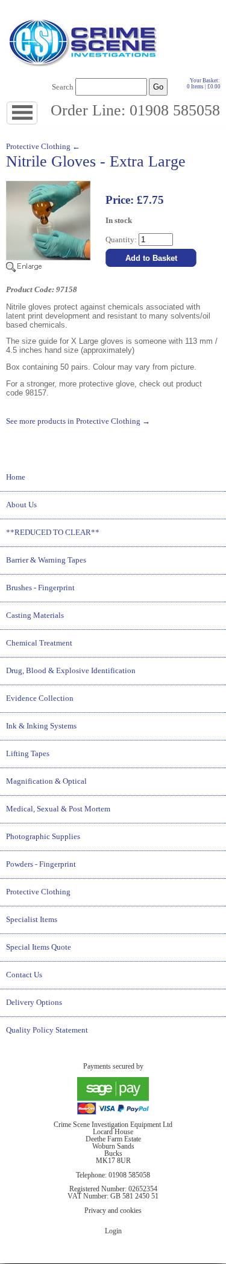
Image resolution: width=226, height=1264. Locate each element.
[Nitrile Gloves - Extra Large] (48, 270)
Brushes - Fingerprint (40, 588)
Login (113, 1231)
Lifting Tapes (27, 754)
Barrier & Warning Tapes (46, 560)
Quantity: (122, 240)
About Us (21, 505)
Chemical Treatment (39, 643)
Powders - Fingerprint (41, 864)
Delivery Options (34, 1002)
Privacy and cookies (113, 1210)
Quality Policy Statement (47, 1030)
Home (15, 477)
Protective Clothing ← (43, 146)
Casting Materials (35, 615)
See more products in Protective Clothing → (78, 421)
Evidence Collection (40, 698)
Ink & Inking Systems (41, 726)
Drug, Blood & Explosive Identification (71, 671)
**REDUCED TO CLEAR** (52, 532)
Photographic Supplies (43, 836)
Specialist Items (31, 919)
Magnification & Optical (46, 781)
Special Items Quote (38, 947)
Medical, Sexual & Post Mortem (58, 809)
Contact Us (24, 975)
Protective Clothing (38, 892)
